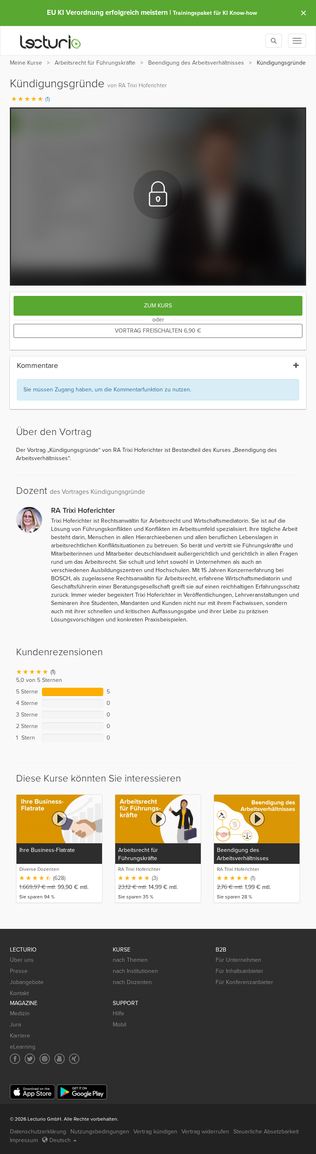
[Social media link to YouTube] (59, 1059)
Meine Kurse (26, 62)
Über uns (22, 959)
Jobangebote (27, 982)
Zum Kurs (158, 305)
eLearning (22, 1046)
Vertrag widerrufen (205, 1131)
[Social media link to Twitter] (30, 1059)
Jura (15, 1024)
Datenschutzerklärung (38, 1131)
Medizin (20, 1013)
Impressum (24, 1140)
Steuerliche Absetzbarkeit (266, 1131)
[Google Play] (82, 1092)
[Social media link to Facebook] (15, 1059)
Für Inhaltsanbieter (239, 971)
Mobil (119, 1024)
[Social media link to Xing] (74, 1059)
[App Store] (32, 1092)
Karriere (20, 1035)
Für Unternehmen (238, 959)
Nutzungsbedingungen (99, 1131)
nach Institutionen (135, 971)
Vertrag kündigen (155, 1131)
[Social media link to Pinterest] (45, 1059)
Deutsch (60, 1140)
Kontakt (19, 993)
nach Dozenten (132, 982)
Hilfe (118, 1013)
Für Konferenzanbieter (244, 982)
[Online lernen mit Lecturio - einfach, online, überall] (50, 40)
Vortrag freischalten (158, 330)
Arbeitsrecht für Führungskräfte (95, 62)
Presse (19, 971)
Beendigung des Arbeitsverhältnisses (196, 62)
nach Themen (130, 959)
